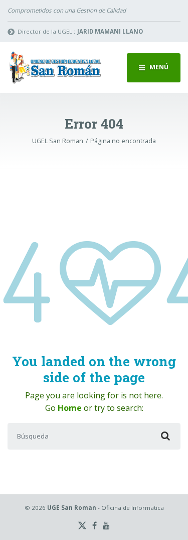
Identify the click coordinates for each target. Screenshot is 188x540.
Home (70, 407)
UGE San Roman (71, 507)
